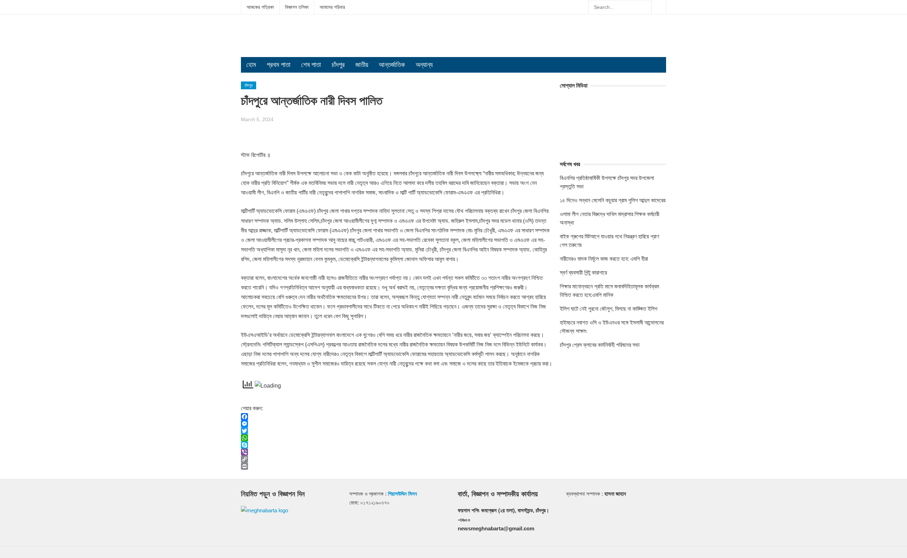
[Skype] (397, 445)
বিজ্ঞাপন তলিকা (297, 7)
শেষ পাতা (311, 64)
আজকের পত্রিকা (260, 7)
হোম (251, 64)
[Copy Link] (397, 459)
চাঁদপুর (338, 64)
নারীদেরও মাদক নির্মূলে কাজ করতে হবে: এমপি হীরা (604, 259)
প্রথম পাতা (279, 64)
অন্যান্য (424, 64)
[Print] (397, 466)
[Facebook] (397, 416)
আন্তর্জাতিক (392, 64)
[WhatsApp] (397, 437)
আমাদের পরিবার (332, 7)
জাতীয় (361, 64)
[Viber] (397, 452)
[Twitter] (397, 430)
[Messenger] (397, 423)
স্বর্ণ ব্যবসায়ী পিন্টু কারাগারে (583, 273)
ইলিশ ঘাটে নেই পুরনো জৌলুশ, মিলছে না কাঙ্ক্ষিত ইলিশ (608, 309)
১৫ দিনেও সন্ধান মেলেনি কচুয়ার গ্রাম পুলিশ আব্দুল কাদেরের (612, 200)
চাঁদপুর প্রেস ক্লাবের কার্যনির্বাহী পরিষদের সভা (600, 345)
